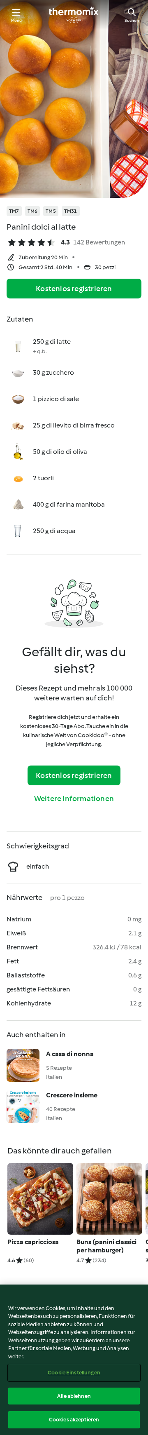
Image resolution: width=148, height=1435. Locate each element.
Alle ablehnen (74, 1396)
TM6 (33, 211)
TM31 (70, 211)
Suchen (132, 20)
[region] (74, 1360)
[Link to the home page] (74, 15)
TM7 (14, 211)
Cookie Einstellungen (74, 1372)
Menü (16, 20)
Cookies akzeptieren (74, 1419)
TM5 (51, 211)
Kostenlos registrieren (74, 288)
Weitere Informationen (74, 798)
